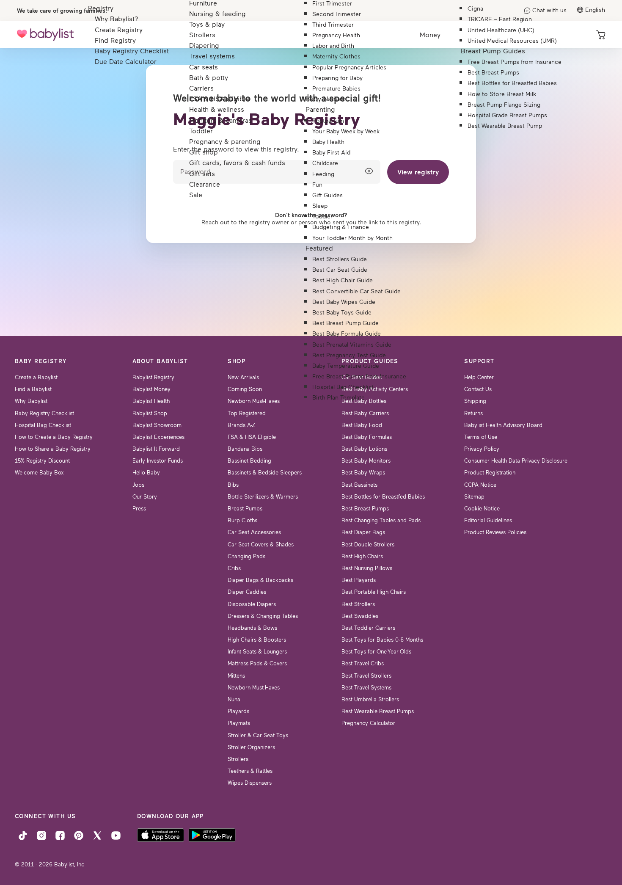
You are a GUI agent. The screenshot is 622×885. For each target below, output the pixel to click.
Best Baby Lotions (364, 448)
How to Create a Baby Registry (54, 436)
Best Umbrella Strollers (370, 699)
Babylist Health (151, 400)
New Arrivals (243, 377)
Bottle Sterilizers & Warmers (263, 496)
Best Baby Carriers (365, 413)
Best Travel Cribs (362, 663)
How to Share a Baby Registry (53, 448)
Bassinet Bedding (249, 460)
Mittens (236, 675)
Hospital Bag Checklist (43, 425)
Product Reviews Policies (495, 532)
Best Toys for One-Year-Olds (376, 651)
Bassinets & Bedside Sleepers (265, 472)
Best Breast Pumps (365, 508)
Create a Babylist (36, 377)
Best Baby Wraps (363, 472)
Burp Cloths (242, 520)
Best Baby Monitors (366, 460)
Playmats (239, 723)
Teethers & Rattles (250, 770)
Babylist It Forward (156, 448)
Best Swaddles (359, 615)
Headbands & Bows (252, 627)
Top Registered (247, 413)
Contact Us (478, 389)
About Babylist (160, 361)
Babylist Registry (153, 377)
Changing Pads (246, 556)
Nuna (234, 699)
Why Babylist (31, 400)
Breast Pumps (245, 508)
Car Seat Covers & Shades (261, 544)
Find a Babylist (33, 389)
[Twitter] (97, 834)
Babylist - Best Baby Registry (45, 34)
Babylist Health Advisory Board (503, 425)
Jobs (138, 484)
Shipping (475, 400)
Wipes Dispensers (250, 782)
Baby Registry (41, 361)
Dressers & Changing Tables (263, 615)
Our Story (144, 496)
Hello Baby (146, 472)
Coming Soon (245, 389)
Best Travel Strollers (366, 675)
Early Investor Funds (157, 460)
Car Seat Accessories (254, 532)
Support (479, 361)
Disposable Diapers (252, 604)
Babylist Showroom (157, 425)
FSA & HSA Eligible (252, 436)
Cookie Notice (482, 508)
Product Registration (489, 472)
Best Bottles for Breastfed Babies (383, 496)
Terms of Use (480, 436)
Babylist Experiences (158, 436)
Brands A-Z (241, 425)
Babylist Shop (149, 413)
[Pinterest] (78, 834)
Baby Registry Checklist (44, 413)
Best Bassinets (359, 484)
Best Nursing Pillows (366, 568)
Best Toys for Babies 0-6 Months (382, 639)
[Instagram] (41, 834)
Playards (238, 711)
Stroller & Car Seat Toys (258, 735)
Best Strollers (358, 604)
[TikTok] (23, 834)
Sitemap (474, 496)
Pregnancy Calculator (368, 723)
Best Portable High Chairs (373, 591)
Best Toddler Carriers (368, 627)
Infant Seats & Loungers (257, 651)
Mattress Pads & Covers (257, 663)
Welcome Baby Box (39, 472)
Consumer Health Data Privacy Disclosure (515, 460)
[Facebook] (60, 834)
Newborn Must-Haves (254, 400)
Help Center (479, 377)
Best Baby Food (361, 425)
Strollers (238, 758)
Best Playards (358, 579)
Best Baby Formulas (366, 436)
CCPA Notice (480, 484)
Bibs (233, 484)
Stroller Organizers (251, 747)
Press (139, 508)
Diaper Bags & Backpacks (260, 579)
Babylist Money (151, 389)
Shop (236, 361)
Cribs (234, 568)
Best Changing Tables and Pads (381, 520)
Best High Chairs (362, 556)
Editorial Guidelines (488, 520)
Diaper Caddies (247, 591)
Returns (473, 413)
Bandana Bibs (245, 448)
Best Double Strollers (367, 544)
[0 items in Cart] (601, 35)
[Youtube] (116, 834)
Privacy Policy (481, 448)
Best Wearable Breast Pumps (377, 711)
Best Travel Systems (366, 687)
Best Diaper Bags (363, 532)
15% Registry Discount (42, 460)
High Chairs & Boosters (257, 639)
